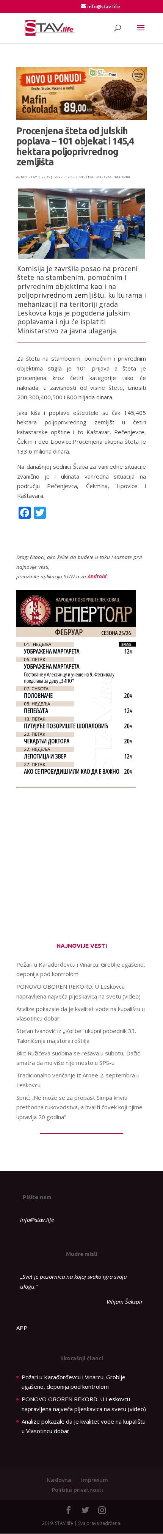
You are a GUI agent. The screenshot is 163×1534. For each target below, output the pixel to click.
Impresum (94, 1480)
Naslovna (121, 177)
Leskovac (103, 177)
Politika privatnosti (77, 1489)
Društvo (86, 177)
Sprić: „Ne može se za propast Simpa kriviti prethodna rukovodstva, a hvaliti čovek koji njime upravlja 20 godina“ (79, 1107)
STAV (32, 177)
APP (21, 1327)
